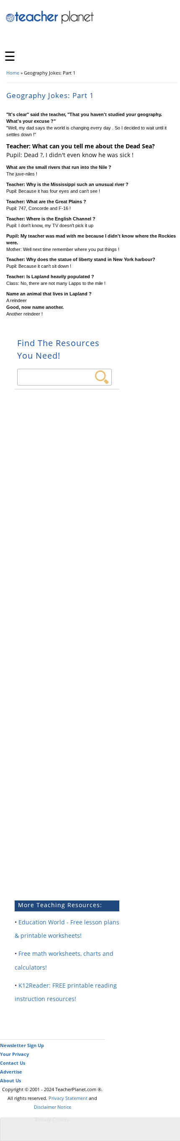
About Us (10, 1080)
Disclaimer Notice (52, 1107)
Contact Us (12, 1063)
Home (12, 73)
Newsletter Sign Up (22, 1045)
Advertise (11, 1072)
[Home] (50, 22)
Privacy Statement (68, 1098)
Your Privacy (14, 1054)
